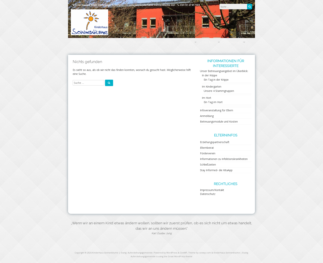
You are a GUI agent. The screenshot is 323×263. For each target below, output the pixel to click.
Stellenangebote (114, 42)
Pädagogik (233, 42)
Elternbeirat (207, 147)
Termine (153, 50)
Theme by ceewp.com (199, 252)
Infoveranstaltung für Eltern (216, 110)
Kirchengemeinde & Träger (92, 50)
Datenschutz (207, 194)
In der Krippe (209, 75)
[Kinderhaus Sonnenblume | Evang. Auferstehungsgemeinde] (89, 34)
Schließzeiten (208, 164)
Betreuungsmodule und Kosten (219, 121)
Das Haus (209, 42)
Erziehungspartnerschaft (214, 142)
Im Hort (206, 98)
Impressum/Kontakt (212, 190)
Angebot (187, 42)
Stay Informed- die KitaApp (216, 170)
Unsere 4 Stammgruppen (219, 91)
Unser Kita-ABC (177, 50)
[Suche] (249, 6)
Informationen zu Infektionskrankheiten (224, 159)
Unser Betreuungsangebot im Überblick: (224, 71)
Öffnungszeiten (83, 42)
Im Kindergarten (211, 86)
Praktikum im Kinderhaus (153, 42)
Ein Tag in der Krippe (216, 79)
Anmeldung (207, 116)
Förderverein (130, 50)
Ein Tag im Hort (213, 102)
